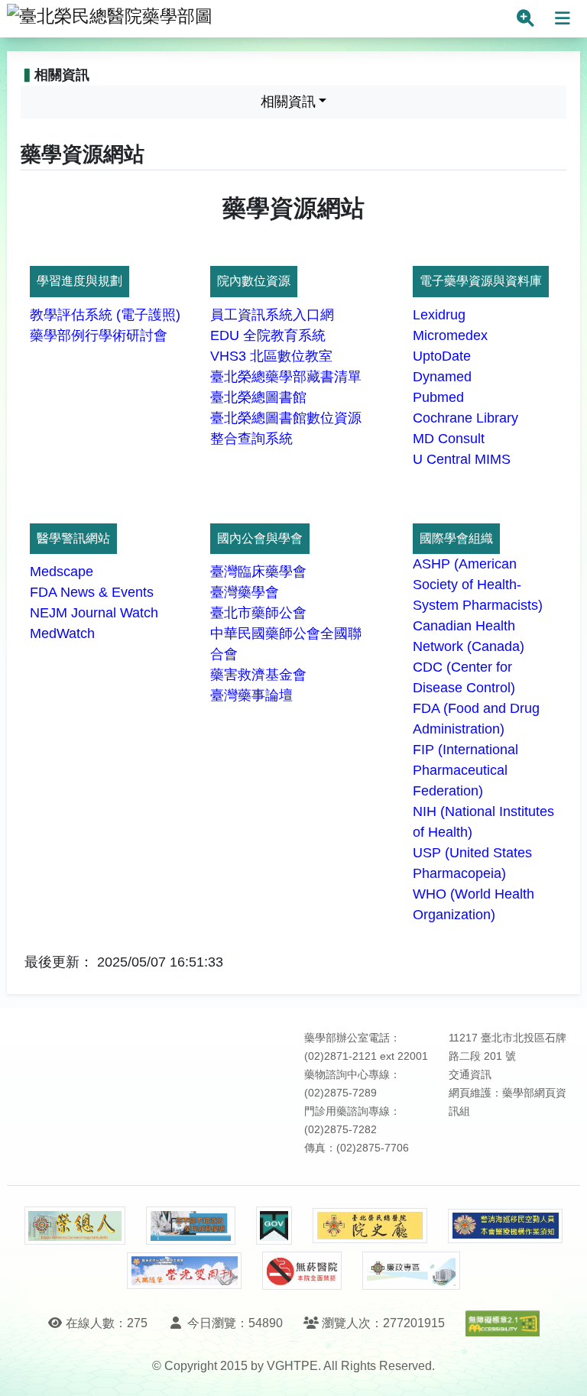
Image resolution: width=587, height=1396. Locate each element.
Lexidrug (439, 314)
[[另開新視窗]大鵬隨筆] (184, 1271)
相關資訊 (288, 101)
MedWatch (62, 633)
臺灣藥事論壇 (251, 695)
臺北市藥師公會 (258, 612)
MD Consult (449, 438)
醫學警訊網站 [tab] (73, 538)
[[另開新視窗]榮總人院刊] (74, 1226)
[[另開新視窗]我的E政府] (274, 1226)
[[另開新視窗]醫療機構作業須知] (505, 1226)
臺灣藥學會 (244, 592)
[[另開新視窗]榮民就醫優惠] (190, 1226)
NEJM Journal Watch (94, 612)
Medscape (61, 571)
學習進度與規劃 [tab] (79, 280)
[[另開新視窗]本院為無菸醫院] (302, 1271)
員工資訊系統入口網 (272, 314)
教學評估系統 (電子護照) (105, 314)
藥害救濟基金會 (258, 674)
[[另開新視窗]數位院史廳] (370, 1226)
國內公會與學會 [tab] (260, 538)
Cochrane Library (465, 418)
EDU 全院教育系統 (268, 335)
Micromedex (450, 335)
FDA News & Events (92, 592)
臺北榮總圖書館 (258, 397)
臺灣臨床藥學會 (258, 571)
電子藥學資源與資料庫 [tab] (481, 280)
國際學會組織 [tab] (456, 538)
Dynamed (442, 376)
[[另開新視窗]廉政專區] (410, 1271)
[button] (561, 1369)
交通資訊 (470, 1074)
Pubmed (438, 397)
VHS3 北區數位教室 (271, 356)
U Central (442, 459)
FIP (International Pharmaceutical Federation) (465, 770)
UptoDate (442, 356)
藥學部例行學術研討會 (98, 335)
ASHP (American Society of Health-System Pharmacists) (478, 584)
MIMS (493, 459)
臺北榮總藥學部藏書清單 (286, 376)
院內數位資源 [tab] (253, 280)
